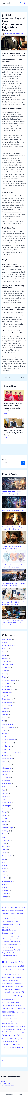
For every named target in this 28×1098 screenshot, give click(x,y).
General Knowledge (8, 727)
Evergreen (15, 941)
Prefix (13, 1008)
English (4, 677)
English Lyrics (6, 693)
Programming (6, 802)
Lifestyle (5, 774)
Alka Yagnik (6, 910)
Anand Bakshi (6, 913)
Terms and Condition (7, 1086)
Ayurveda (5, 649)
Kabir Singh (15, 975)
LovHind (6, 3)
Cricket (5, 927)
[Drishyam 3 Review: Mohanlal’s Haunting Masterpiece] (14, 537)
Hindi (4, 737)
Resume (4, 818)
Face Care (18, 944)
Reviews (4, 821)
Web (5, 1048)
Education (6, 939)
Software (5, 850)
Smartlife (5, 846)
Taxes (4, 859)
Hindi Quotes (6, 749)
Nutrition (5, 793)
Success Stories (7, 856)
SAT (17, 1023)
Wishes (18, 1047)
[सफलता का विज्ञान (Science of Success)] (14, 502)
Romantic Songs (7, 828)
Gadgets (5, 953)
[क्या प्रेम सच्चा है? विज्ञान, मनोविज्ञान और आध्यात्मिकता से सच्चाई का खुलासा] (14, 556)
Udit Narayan (17, 1039)
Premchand (21, 1008)
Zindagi (4, 897)
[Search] (23, 463)
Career (4, 655)
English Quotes (7, 696)
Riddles (4, 824)
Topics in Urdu (7, 1039)
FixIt (3, 721)
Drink (11, 936)
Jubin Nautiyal (6, 975)
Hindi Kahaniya (7, 743)
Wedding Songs (7, 881)
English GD (5, 686)
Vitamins (15, 1044)
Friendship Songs (7, 724)
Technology (20, 1032)
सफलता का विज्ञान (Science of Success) (13, 510)
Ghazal (4, 730)
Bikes (16, 919)
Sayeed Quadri (6, 1026)
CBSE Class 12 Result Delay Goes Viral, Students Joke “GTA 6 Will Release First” (12, 623)
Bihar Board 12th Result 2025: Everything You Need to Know (13, 432)
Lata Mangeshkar (13, 980)
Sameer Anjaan (8, 1023)
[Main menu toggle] (24, 3)
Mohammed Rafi (8, 992)
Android (13, 913)
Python (4, 812)
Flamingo (5, 947)
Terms (4, 1061)
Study (14, 1032)
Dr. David (5, 936)
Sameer (20, 1021)
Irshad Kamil (5, 972)
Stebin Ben (6, 1032)
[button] (20, 3)
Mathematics (6, 784)
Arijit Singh (20, 913)
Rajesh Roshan (7, 1018)
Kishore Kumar (7, 977)
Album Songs (6, 639)
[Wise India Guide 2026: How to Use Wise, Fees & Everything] (14, 594)
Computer (5, 661)
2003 (8, 907)
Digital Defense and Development (9, 931)
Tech (3, 862)
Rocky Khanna (13, 1021)
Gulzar (4, 958)
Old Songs (5, 796)
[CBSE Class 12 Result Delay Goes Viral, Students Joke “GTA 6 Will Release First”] (14, 612)
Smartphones (17, 1029)
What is (4, 884)
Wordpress (5, 890)
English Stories (7, 702)
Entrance (5, 708)
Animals (4, 642)
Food (12, 947)
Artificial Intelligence (8, 645)
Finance (4, 718)
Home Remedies (7, 758)
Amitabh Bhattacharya (17, 910)
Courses (16, 924)
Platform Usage (5, 1083)
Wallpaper (5, 878)
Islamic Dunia (6, 768)
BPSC (17, 921)
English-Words (7, 705)
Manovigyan (6, 777)
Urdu (3, 872)
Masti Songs (6, 781)
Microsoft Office (7, 989)
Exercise (12, 944)
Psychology (6, 806)
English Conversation (9, 680)
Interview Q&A (7, 765)
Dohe (4, 674)
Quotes (12, 1015)
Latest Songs (6, 771)
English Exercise (7, 683)
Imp (21, 966)
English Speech (7, 699)
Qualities (5, 1015)
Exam (5, 944)
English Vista (6, 941)
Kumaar (18, 977)
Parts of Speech (8, 1005)
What (11, 1048)
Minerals (16, 989)
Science (4, 834)
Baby (17, 916)
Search (4, 459)
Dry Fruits (16, 936)
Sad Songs (5, 831)
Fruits (17, 950)
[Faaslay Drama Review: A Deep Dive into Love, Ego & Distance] (14, 518)
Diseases (5, 671)
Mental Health (17, 986)
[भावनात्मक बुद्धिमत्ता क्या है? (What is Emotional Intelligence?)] (14, 483)
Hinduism (5, 755)
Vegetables (12, 1041)
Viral (14, 33)
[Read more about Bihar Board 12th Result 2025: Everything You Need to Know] (14, 422)
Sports (4, 853)
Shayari (4, 843)
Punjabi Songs (7, 809)
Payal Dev (18, 1005)
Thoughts (5, 865)
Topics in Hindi (11, 1035)
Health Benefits (12, 962)
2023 (21, 907)
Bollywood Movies (8, 921)
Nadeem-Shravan (7, 996)
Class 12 (5, 658)
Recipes (4, 815)
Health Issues (6, 966)
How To (4, 762)
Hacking (4, 733)
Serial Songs (6, 840)
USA (4, 1041)
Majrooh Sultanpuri (20, 983)
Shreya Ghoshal (7, 1029)
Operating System (8, 999)
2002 (4, 907)
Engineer (15, 939)
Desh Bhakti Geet (7, 664)
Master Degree (6, 986)
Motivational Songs (8, 787)
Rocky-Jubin (5, 1021)
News (17, 995)
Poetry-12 (5, 1008)
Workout (5, 894)
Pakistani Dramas (10, 1002)
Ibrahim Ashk (13, 966)
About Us (3, 1081)
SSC (23, 1029)
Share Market (20, 1026)
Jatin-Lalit (13, 972)
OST (3, 799)
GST (19, 955)
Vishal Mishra (6, 1044)
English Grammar (8, 689)
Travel (4, 868)
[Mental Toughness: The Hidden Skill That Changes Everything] (14, 575)
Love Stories (8, 983)
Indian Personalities (19, 969)
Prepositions (9, 1012)
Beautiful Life (7, 919)
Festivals (5, 715)
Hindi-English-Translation (10, 752)
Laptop (4, 980)
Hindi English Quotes (9, 740)
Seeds (13, 1026)
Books (4, 652)
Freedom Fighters (7, 950)
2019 (14, 907)
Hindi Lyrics (6, 746)
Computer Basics (7, 924)
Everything (5, 711)
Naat (3, 790)
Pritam (20, 1012)
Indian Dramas (7, 969)
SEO (3, 837)
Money (20, 992)
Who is (4, 887)
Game (11, 953)
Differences (6, 667)
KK (14, 977)
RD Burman (15, 1018)
